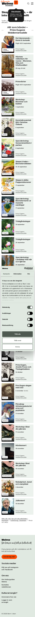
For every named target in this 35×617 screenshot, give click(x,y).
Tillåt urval (17, 340)
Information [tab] (17, 274)
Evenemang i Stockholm (18, 520)
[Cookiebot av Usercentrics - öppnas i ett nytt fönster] (25, 268)
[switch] (30, 313)
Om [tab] (28, 274)
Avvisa (17, 347)
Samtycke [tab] (6, 274)
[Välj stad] (16, 2)
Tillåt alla (17, 334)
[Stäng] (16, 19)
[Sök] (28, 3)
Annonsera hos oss (9, 597)
